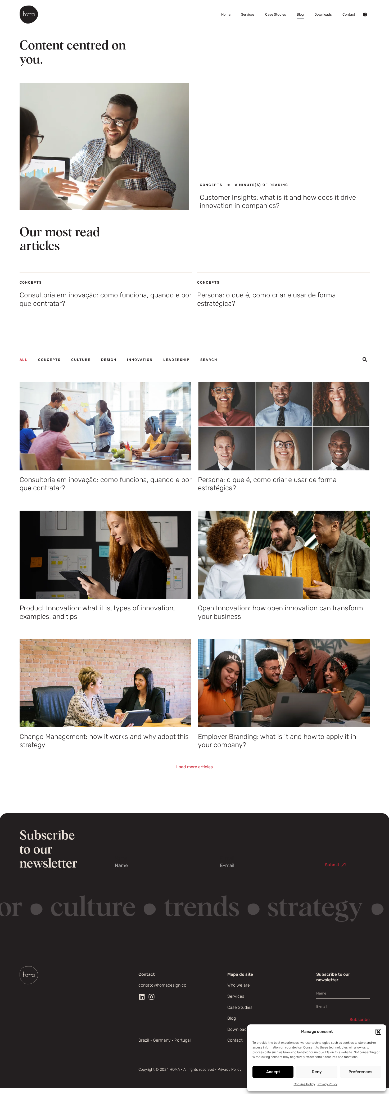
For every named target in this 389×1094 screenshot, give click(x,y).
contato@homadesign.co (162, 985)
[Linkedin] (141, 996)
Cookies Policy (304, 1084)
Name (121, 858)
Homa (225, 14)
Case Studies (275, 14)
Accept (273, 1071)
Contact (348, 14)
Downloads (323, 14)
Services (248, 14)
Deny (317, 1071)
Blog (300, 14)
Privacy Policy (327, 1084)
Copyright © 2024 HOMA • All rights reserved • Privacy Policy (189, 1069)
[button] (378, 1031)
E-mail (227, 858)
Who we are (238, 985)
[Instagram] (151, 996)
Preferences (360, 1071)
